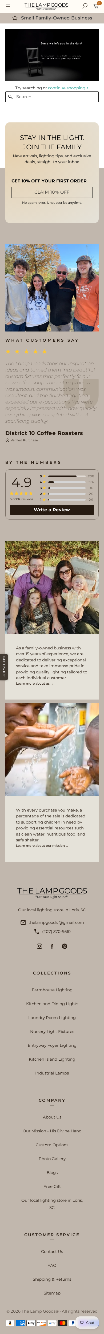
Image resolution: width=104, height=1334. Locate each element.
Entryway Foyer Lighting (52, 1045)
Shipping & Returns (52, 1279)
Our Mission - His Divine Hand (52, 1130)
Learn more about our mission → (42, 846)
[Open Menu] (8, 6)
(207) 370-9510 (56, 931)
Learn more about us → (35, 683)
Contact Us (52, 1251)
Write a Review (52, 509)
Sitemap (52, 1293)
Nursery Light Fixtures (52, 1031)
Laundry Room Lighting (52, 1017)
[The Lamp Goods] (46, 6)
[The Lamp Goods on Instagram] (39, 946)
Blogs (52, 1172)
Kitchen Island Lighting (52, 1059)
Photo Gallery (52, 1158)
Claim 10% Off (52, 192)
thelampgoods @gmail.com (56, 922)
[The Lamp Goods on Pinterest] (64, 946)
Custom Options (52, 1144)
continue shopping (67, 87)
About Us (52, 1117)
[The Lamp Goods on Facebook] (52, 946)
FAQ (52, 1265)
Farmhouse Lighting (52, 989)
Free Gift (52, 1186)
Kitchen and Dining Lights (52, 1003)
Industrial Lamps (52, 1073)
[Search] (84, 6)
